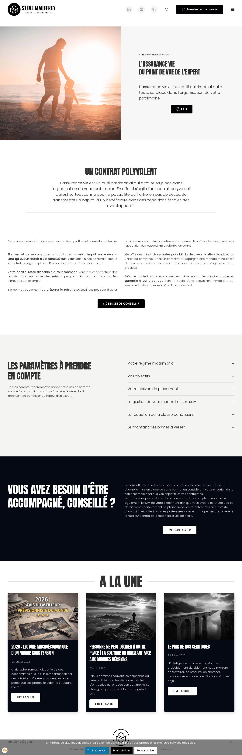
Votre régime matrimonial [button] (151, 363)
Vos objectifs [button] (139, 376)
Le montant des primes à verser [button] (156, 427)
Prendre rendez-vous (202, 9)
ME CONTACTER (180, 530)
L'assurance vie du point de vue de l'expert (169, 68)
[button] (167, 9)
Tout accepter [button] (96, 750)
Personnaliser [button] (146, 750)
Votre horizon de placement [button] (153, 388)
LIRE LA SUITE (26, 697)
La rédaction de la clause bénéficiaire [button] (161, 414)
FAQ (184, 109)
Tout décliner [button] (121, 750)
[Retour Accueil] (32, 9)
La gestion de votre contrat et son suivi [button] (162, 401)
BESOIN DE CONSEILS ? (123, 304)
